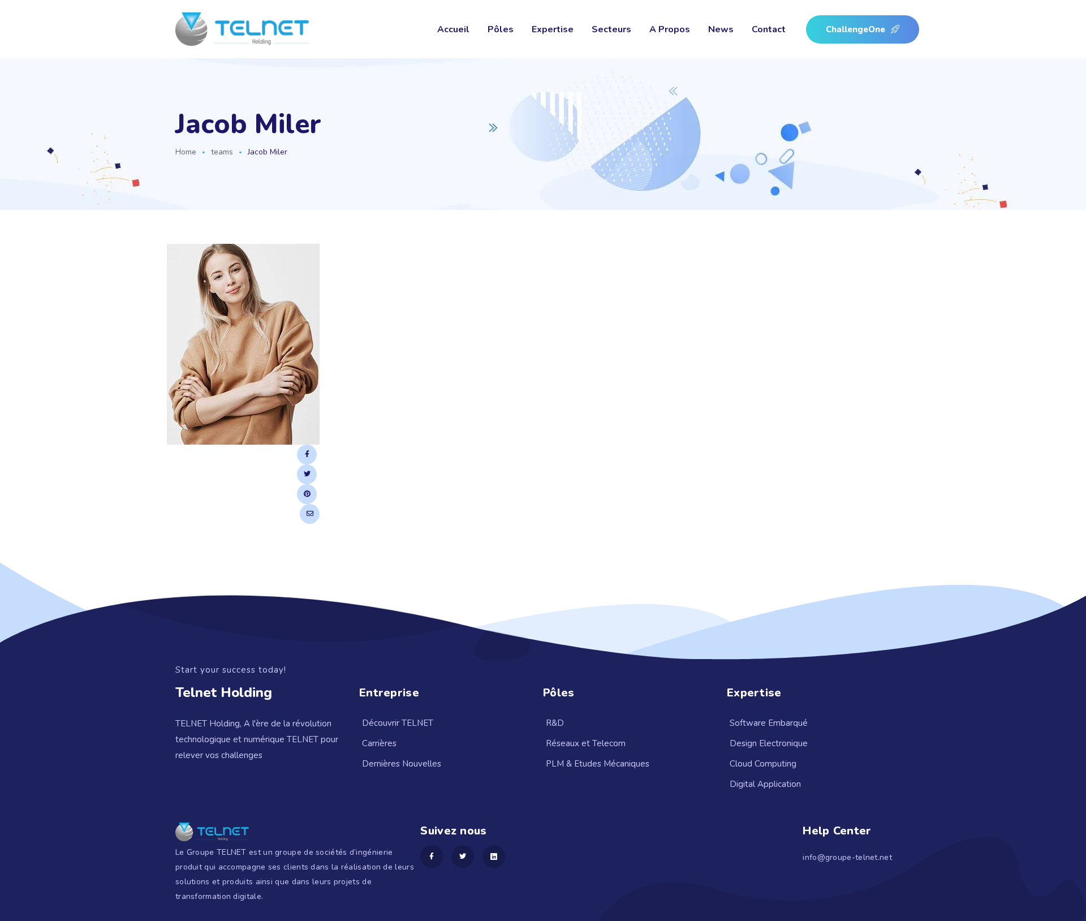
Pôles (501, 29)
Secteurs (611, 29)
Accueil (453, 29)
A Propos (669, 29)
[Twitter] (307, 474)
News (721, 29)
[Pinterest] (307, 494)
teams (222, 152)
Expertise (553, 29)
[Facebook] (307, 454)
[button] (862, 29)
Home (185, 152)
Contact (769, 29)
